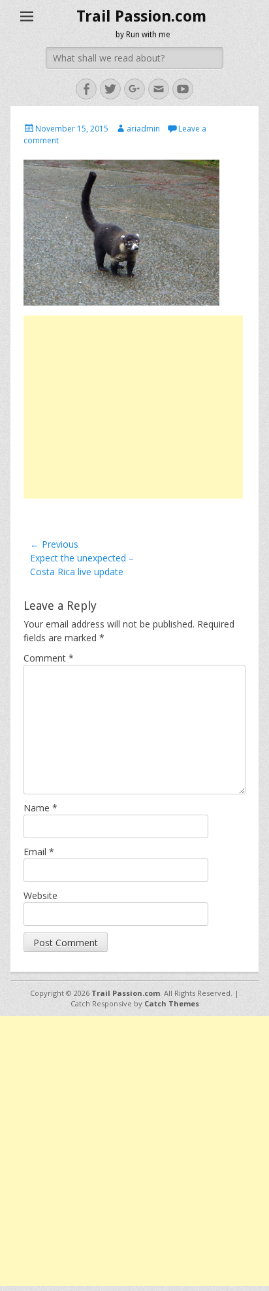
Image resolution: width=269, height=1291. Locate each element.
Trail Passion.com (141, 16)
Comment (49, 658)
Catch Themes (171, 1003)
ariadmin (143, 128)
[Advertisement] (133, 407)
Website (40, 895)
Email (39, 851)
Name (40, 808)
